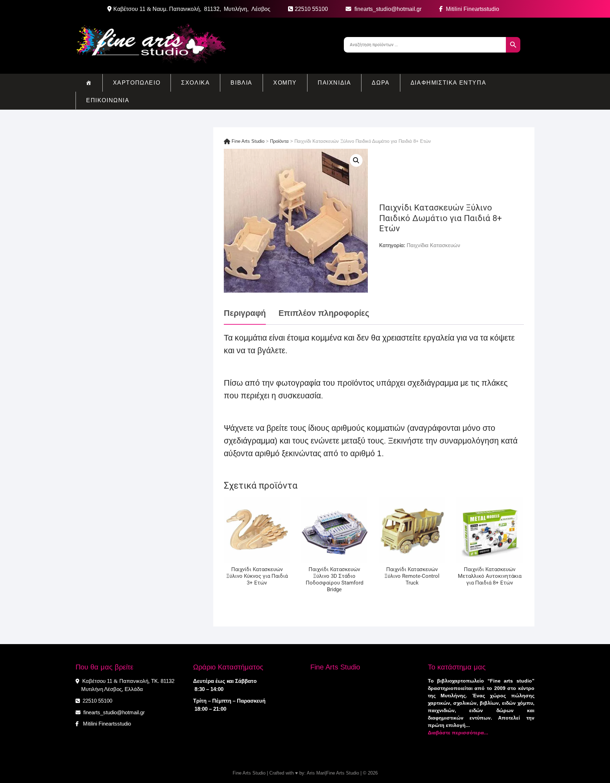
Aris (311, 773)
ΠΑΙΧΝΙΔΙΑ (334, 83)
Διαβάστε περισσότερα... (458, 732)
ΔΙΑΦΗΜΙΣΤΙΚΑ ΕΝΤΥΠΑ (448, 83)
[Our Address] (110, 9)
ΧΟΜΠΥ (285, 83)
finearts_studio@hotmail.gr (387, 9)
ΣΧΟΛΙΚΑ (195, 83)
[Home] (89, 83)
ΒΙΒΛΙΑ (241, 83)
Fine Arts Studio (249, 773)
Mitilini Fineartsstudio (471, 9)
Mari (320, 773)
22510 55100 (311, 9)
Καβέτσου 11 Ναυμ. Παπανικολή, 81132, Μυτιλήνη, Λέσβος (191, 9)
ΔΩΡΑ (380, 83)
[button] (356, 160)
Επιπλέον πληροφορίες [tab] (324, 313)
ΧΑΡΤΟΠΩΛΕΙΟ (137, 83)
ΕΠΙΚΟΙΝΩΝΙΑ (108, 100)
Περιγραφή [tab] (245, 313)
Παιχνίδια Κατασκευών (433, 245)
